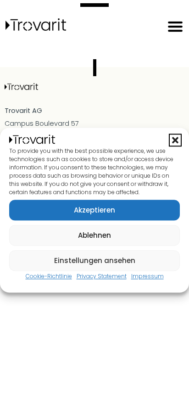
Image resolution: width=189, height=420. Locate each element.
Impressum (147, 276)
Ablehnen (94, 235)
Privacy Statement (102, 276)
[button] (175, 140)
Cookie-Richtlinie (49, 276)
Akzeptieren (94, 210)
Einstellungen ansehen (94, 260)
